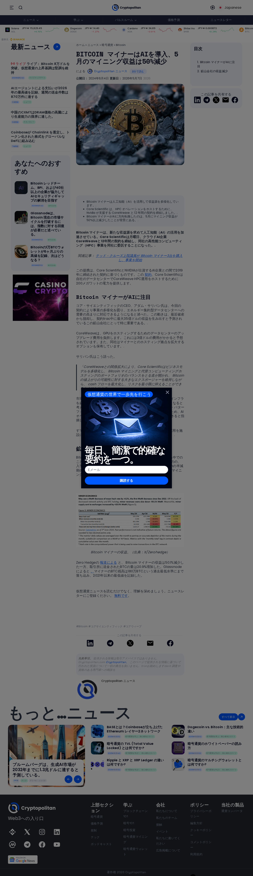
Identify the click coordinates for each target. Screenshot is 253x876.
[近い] (167, 392)
